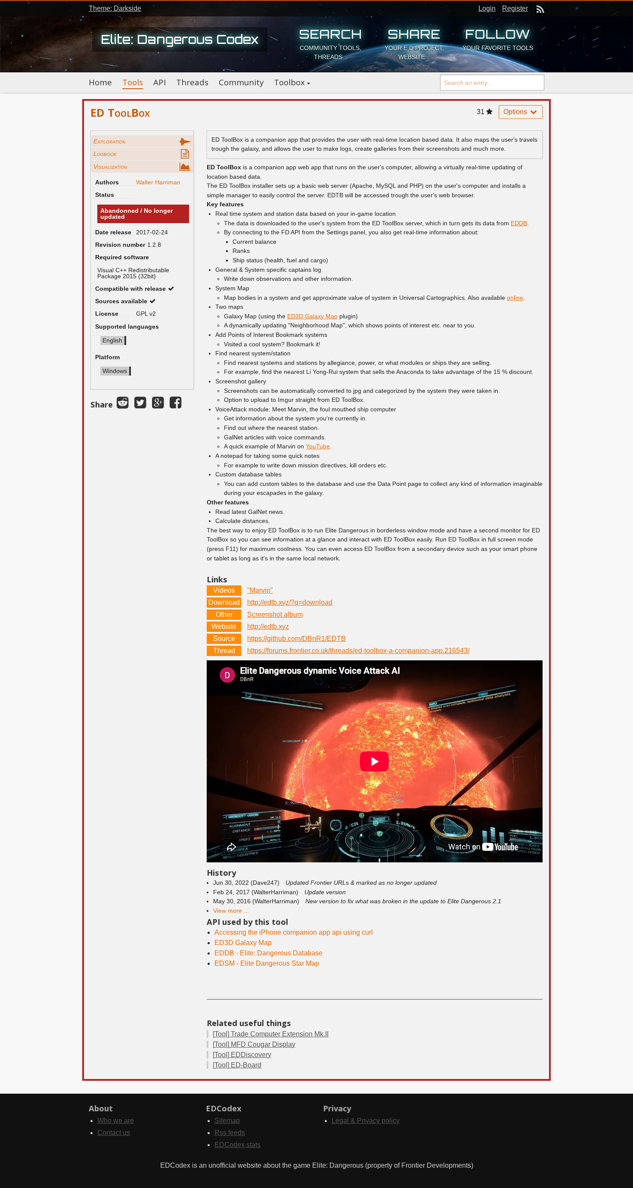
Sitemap (227, 1120)
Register (515, 8)
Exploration (109, 141)
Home (100, 82)
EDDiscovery (242, 1054)
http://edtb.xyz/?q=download (289, 602)
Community (241, 82)
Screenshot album (275, 614)
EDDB (519, 223)
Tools (132, 82)
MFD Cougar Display (254, 1044)
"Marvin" (260, 590)
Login (487, 8)
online (515, 297)
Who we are (115, 1120)
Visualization (110, 167)
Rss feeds (229, 1132)
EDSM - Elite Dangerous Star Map (266, 963)
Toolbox (289, 82)
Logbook (105, 154)
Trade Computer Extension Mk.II (271, 1034)
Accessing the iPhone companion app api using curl (293, 932)
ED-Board (237, 1065)
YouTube (318, 446)
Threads (192, 82)
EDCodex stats (237, 1144)
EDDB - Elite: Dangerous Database (268, 953)
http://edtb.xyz (268, 626)
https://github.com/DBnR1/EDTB (296, 638)
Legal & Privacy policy (366, 1120)
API (159, 82)
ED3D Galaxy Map (312, 316)
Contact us (113, 1132)
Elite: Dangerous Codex (180, 39)
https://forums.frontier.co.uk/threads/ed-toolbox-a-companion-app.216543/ (358, 650)
